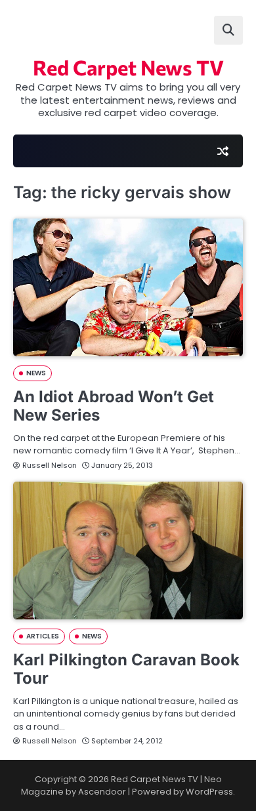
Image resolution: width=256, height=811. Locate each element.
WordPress (209, 791)
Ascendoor (102, 791)
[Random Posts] (222, 151)
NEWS (36, 373)
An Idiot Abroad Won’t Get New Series (113, 406)
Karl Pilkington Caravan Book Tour (126, 669)
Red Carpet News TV (128, 66)
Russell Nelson (49, 465)
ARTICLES (42, 636)
